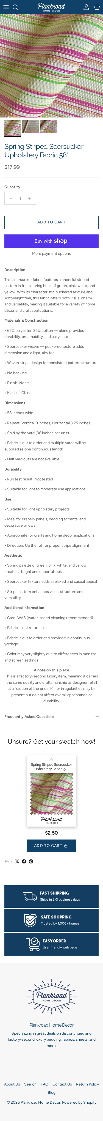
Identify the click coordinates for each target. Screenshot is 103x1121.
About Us (12, 1084)
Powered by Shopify (79, 1102)
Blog (51, 1092)
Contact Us (62, 1084)
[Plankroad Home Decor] (51, 7)
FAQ (44, 1084)
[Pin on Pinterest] (31, 861)
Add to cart (51, 222)
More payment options (51, 253)
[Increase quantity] (31, 198)
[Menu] (6, 7)
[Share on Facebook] (24, 861)
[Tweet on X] (17, 861)
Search (30, 1084)
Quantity (12, 187)
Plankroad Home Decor (40, 1102)
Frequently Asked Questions (29, 716)
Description (14, 269)
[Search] (18, 7)
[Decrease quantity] (9, 198)
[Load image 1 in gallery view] (51, 65)
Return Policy (87, 1084)
